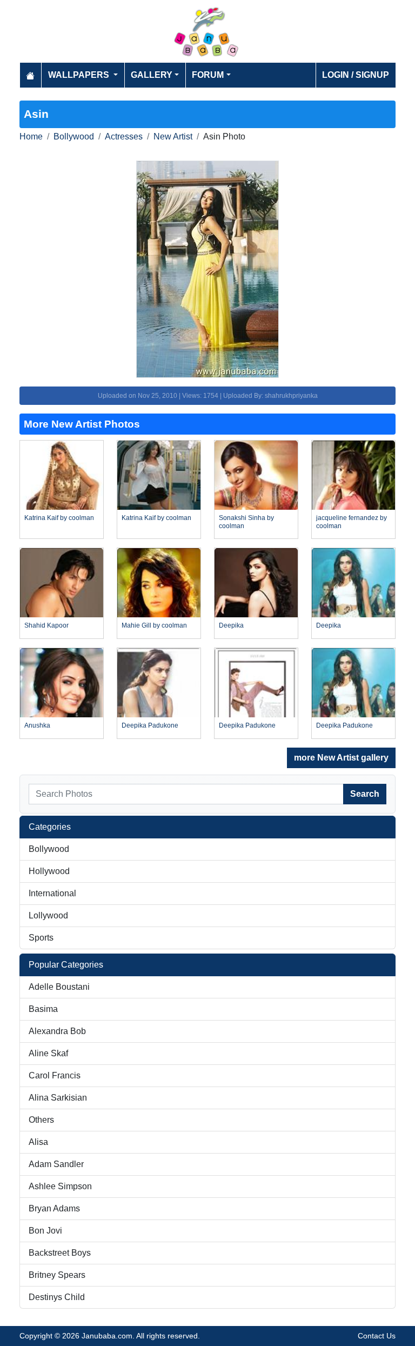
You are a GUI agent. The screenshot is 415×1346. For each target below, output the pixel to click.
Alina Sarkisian (58, 1097)
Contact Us (377, 1335)
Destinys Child (57, 1297)
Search (364, 793)
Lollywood (48, 915)
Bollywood (73, 136)
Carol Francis (55, 1075)
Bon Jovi (45, 1230)
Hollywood (49, 871)
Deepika (231, 625)
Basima (43, 1009)
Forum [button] (208, 74)
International (52, 893)
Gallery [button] (151, 74)
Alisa (38, 1142)
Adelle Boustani (59, 986)
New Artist (172, 136)
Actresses (124, 136)
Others (41, 1119)
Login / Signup (355, 74)
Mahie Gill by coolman (154, 625)
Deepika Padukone (150, 725)
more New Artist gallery (341, 757)
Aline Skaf (48, 1053)
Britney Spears (57, 1275)
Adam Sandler (56, 1164)
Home (31, 136)
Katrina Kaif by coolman (59, 518)
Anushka (37, 725)
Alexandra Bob (57, 1031)
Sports (41, 937)
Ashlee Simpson (60, 1186)
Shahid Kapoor (46, 625)
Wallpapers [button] (79, 74)
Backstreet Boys (60, 1252)
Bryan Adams (54, 1208)
